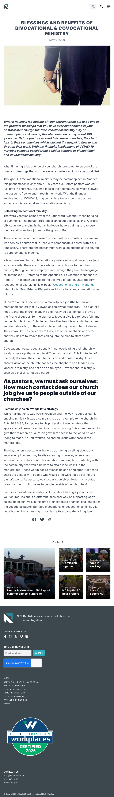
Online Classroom (14, 696)
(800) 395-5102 (11, 783)
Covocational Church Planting (73, 284)
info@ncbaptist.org (15, 776)
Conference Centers (15, 689)
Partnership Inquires (15, 700)
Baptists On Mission (15, 686)
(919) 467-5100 (11, 779)
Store (7, 703)
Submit (38, 653)
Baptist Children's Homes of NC (21, 682)
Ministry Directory (14, 693)
